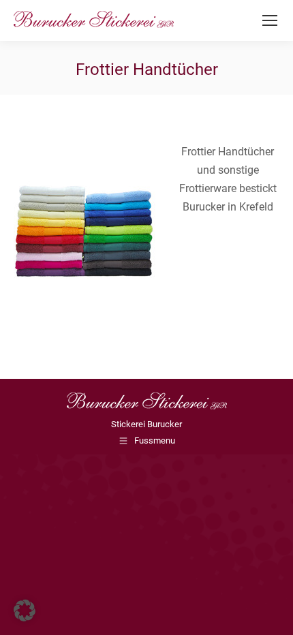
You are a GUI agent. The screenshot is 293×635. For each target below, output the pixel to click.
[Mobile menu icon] (269, 20)
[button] (24, 610)
